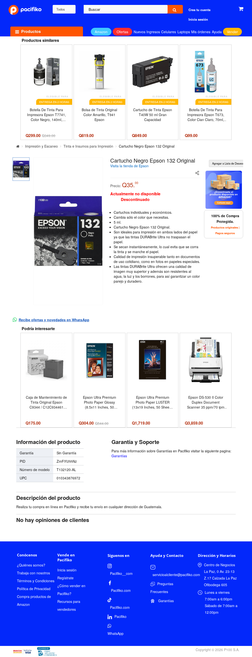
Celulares (168, 31)
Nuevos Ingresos (147, 31)
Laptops (183, 31)
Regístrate (65, 577)
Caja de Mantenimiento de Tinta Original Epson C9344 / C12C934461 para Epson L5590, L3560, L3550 (46, 402)
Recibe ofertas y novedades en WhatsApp (54, 319)
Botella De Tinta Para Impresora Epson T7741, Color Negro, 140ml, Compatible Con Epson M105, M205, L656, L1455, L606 (46, 114)
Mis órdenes (200, 31)
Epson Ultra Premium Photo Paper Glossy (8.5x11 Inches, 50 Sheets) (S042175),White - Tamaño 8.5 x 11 (99, 402)
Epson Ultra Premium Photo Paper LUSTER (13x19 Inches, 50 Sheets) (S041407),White (152, 402)
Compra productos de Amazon (34, 600)
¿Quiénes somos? (31, 565)
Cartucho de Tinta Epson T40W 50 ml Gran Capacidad (152, 114)
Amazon (101, 31)
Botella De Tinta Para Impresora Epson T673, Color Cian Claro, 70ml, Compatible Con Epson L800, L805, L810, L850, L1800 (206, 114)
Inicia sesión (67, 569)
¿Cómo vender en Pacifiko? (71, 589)
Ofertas (122, 31)
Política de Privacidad (33, 588)
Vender (232, 31)
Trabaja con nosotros (33, 572)
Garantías (119, 455)
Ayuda (217, 31)
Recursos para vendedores (68, 605)
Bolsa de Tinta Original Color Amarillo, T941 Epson (99, 114)
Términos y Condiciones (35, 580)
